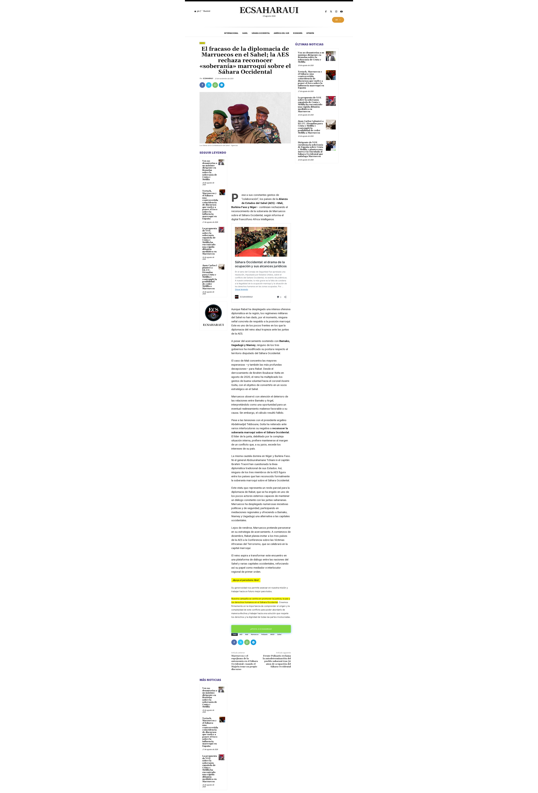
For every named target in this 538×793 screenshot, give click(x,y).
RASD (272, 634)
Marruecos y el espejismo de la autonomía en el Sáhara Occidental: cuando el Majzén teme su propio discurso (244, 662)
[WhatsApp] (215, 85)
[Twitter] (331, 12)
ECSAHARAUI (208, 78)
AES (240, 634)
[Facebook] (326, 12)
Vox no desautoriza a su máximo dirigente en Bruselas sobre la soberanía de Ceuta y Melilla (209, 170)
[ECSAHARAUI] (213, 312)
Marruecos (254, 634)
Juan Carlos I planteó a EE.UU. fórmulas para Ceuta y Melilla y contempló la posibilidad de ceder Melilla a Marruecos (209, 277)
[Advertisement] (261, 170)
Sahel (202, 43)
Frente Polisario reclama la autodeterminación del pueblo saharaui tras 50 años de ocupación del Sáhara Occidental (277, 661)
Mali (246, 634)
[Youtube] (341, 12)
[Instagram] (336, 12)
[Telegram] (221, 85)
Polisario (264, 634)
